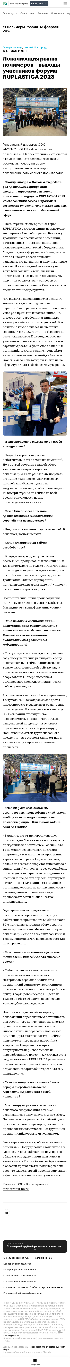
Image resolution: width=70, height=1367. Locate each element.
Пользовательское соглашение (19, 1281)
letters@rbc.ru (11, 1335)
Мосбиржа (35, 1346)
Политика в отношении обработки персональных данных (34, 1287)
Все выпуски (10, 13)
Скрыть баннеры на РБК (16, 1257)
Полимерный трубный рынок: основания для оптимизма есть (35, 1246)
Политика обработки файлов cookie (22, 1293)
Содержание (35, 1364)
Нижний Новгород (34, 47)
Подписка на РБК (43, 1257)
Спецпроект (27, 13)
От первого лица (12, 47)
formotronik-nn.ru (16, 1189)
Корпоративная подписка (17, 1263)
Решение (43, 13)
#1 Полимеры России (20, 27)
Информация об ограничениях (19, 1269)
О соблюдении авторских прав (20, 1275)
